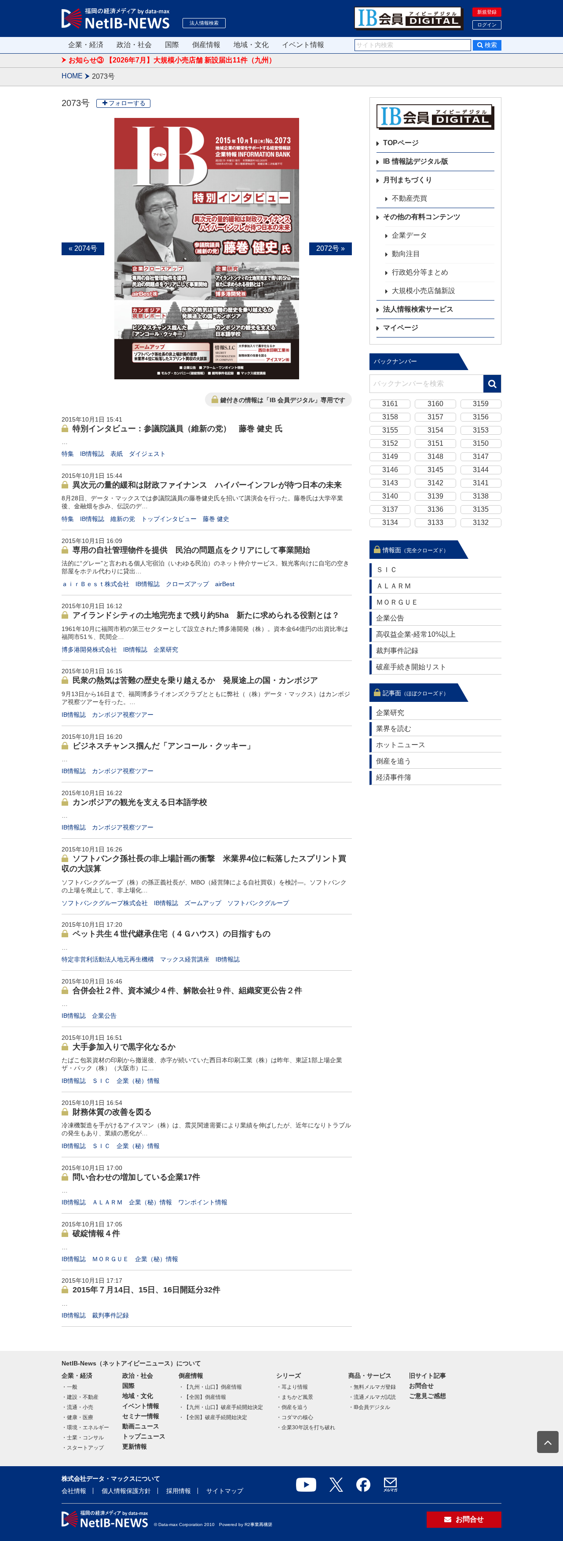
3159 (481, 403)
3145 (435, 469)
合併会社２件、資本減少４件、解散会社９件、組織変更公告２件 (187, 990)
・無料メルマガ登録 (372, 1387)
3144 (481, 469)
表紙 (116, 453)
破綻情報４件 (96, 1233)
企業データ (409, 235)
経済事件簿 (393, 777)
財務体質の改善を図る (112, 1112)
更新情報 (134, 1446)
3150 (481, 443)
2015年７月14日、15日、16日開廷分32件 (146, 1289)
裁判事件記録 (110, 1315)
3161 (390, 403)
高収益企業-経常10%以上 (416, 634)
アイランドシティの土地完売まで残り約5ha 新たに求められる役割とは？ (206, 615)
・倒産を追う (292, 1407)
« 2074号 (83, 248)
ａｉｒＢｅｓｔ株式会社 (95, 583)
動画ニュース (140, 1426)
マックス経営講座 (184, 959)
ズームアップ (202, 902)
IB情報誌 (92, 453)
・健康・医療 (77, 1417)
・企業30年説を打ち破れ (305, 1427)
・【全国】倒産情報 (202, 1397)
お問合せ (421, 1385)
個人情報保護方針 (126, 1490)
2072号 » (330, 248)
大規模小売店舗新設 (423, 290)
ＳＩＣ (101, 1080)
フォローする (127, 102)
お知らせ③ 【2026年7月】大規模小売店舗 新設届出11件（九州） (172, 60)
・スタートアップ (83, 1448)
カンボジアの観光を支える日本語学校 (140, 802)
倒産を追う (393, 761)
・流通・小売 (77, 1407)
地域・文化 (251, 44)
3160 (435, 403)
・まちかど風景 (294, 1397)
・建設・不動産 (80, 1397)
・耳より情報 (292, 1387)
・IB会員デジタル (369, 1407)
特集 (68, 453)
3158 (390, 417)
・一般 (69, 1387)
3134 (390, 522)
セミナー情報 (140, 1416)
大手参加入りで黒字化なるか (124, 1046)
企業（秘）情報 (138, 1080)
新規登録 (487, 12)
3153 (481, 430)
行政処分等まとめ (420, 272)
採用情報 (178, 1490)
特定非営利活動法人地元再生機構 (108, 959)
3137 (390, 509)
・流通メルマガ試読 (372, 1397)
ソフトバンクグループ (258, 902)
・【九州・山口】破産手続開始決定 (221, 1407)
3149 (390, 456)
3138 (481, 496)
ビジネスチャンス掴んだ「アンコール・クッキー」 (164, 745)
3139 (435, 496)
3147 (481, 456)
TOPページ (401, 143)
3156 (481, 417)
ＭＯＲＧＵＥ (110, 1258)
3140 (390, 496)
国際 (172, 44)
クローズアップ (187, 583)
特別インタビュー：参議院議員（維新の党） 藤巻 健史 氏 (178, 428)
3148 (435, 456)
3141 (481, 483)
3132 (481, 522)
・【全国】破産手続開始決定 (213, 1417)
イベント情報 (303, 44)
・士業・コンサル (83, 1438)
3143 (390, 483)
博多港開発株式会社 (89, 649)
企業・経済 (85, 44)
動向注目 (406, 253)
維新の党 (122, 518)
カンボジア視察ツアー (123, 714)
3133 (435, 522)
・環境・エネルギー (85, 1427)
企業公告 (104, 1015)
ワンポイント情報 (202, 1202)
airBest (224, 583)
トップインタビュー (169, 518)
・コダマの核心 (294, 1417)
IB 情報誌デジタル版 (415, 161)
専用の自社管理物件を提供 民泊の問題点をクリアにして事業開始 (191, 550)
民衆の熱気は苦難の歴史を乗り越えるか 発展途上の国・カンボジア (195, 680)
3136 (435, 509)
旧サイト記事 (427, 1375)
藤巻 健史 (216, 518)
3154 (435, 430)
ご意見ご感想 (427, 1395)
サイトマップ (224, 1490)
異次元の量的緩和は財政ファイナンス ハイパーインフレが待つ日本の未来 (207, 485)
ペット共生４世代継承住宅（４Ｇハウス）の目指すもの (172, 933)
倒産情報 (206, 44)
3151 (435, 443)
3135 (481, 509)
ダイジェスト (147, 453)
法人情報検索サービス (418, 309)
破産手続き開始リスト (411, 667)
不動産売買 (409, 198)
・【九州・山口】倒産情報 (210, 1387)
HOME (72, 76)
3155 (390, 430)
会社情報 (74, 1490)
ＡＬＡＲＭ (107, 1202)
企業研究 (166, 649)
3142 (435, 483)
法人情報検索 (204, 23)
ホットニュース (400, 744)
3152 (390, 443)
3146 (390, 469)
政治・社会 (134, 44)
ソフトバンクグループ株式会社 (105, 902)
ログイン (487, 24)
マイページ (400, 327)
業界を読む (393, 728)
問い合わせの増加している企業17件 (136, 1177)
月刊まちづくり (407, 179)
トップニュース (143, 1436)
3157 (435, 417)
